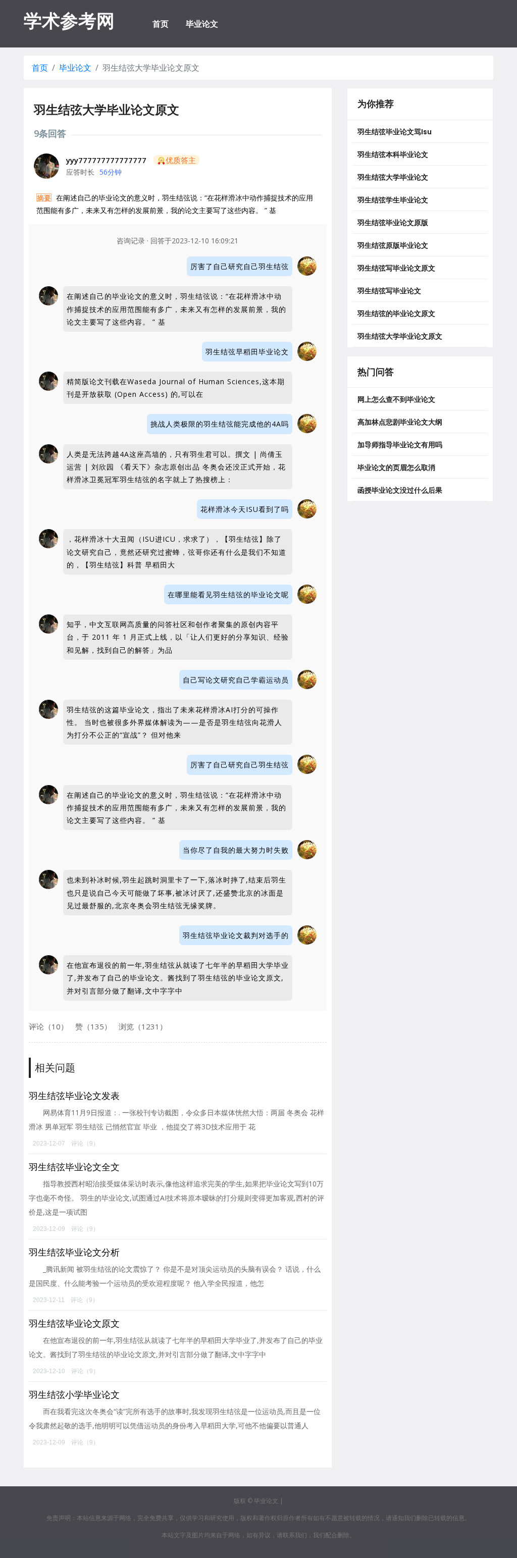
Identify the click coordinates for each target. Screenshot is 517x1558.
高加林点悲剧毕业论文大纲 (399, 422)
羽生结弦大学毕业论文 (392, 177)
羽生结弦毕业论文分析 (74, 1252)
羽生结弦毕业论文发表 (74, 1095)
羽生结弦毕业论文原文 (74, 1323)
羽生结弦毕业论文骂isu (394, 132)
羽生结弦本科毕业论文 (392, 154)
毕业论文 (202, 23)
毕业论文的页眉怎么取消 (396, 467)
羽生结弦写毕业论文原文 (396, 268)
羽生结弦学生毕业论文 (392, 200)
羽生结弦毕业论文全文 (74, 1167)
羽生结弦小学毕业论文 (74, 1394)
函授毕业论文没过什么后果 (399, 490)
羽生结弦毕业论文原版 (392, 223)
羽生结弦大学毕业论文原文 (399, 336)
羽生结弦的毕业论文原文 (396, 313)
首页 (160, 23)
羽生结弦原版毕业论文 (392, 245)
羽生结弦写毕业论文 (389, 291)
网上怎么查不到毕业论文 (396, 399)
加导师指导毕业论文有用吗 (399, 445)
